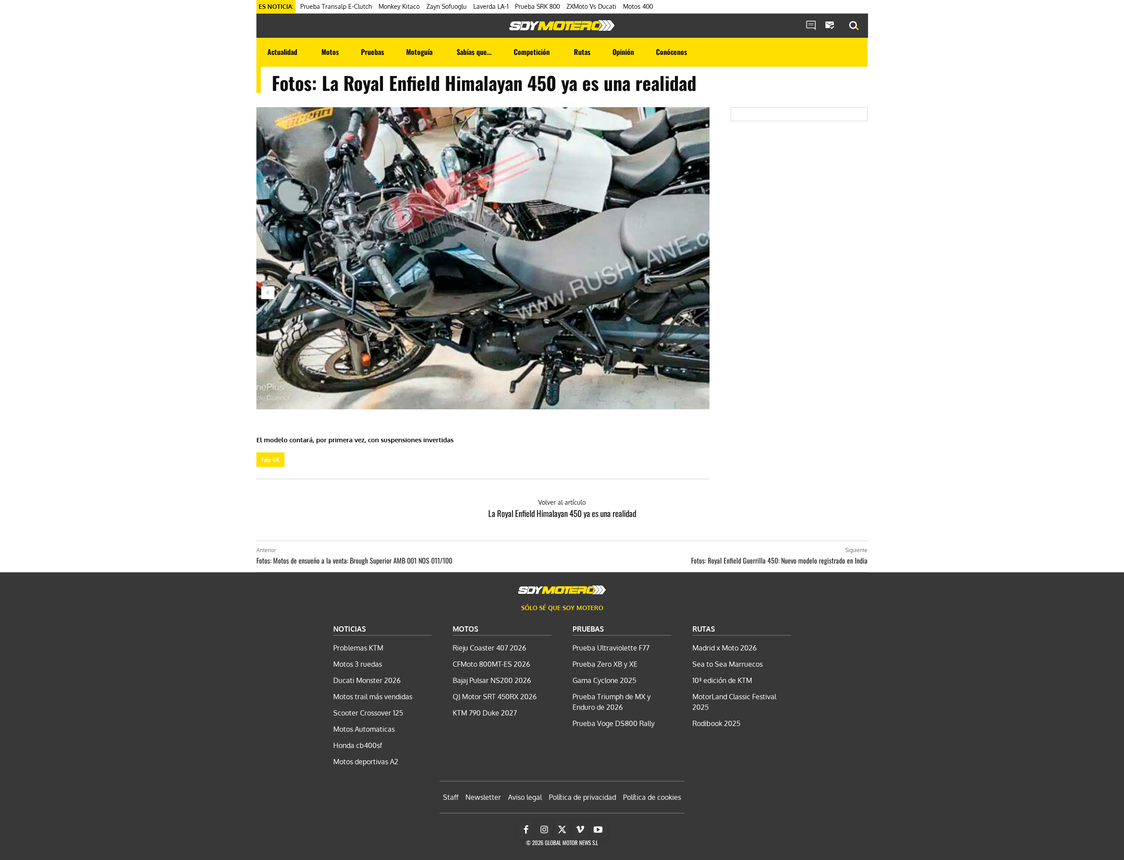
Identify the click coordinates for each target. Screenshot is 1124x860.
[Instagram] (544, 829)
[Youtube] (598, 829)
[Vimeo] (580, 829)
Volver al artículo (562, 502)
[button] (854, 26)
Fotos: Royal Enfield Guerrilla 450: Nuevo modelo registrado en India (779, 560)
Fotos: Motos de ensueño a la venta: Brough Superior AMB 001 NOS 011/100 (354, 560)
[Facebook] (526, 829)
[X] (562, 829)
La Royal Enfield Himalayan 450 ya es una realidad (562, 513)
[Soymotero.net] (562, 25)
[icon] (811, 26)
